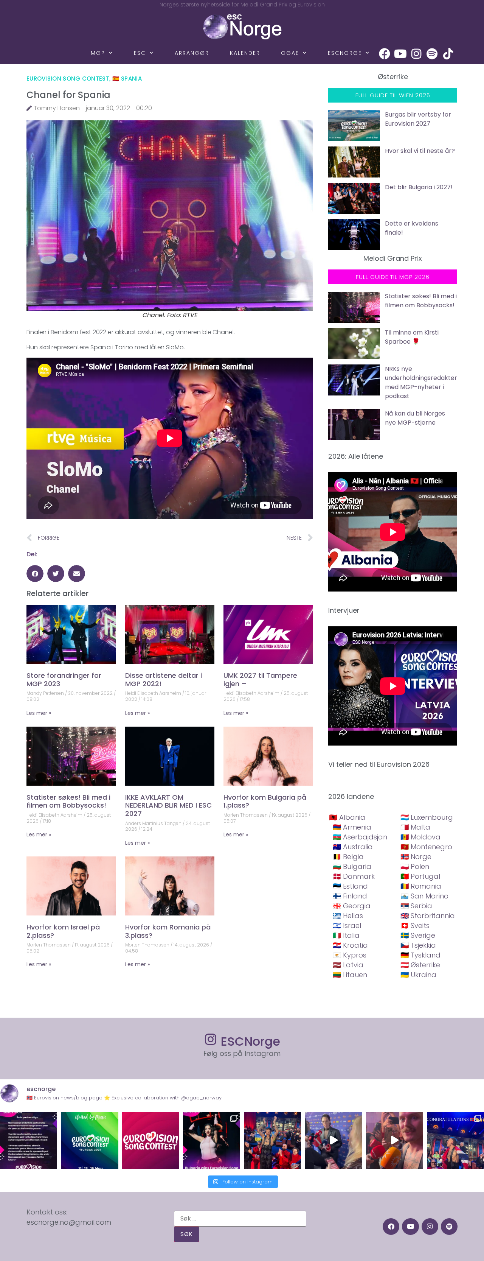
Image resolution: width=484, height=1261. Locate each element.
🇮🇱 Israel (347, 925)
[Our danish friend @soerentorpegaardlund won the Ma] (333, 1140)
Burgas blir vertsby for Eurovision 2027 (418, 119)
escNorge (345, 53)
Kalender (245, 53)
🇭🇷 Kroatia (350, 945)
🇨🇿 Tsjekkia (418, 945)
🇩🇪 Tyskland (420, 955)
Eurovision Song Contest (67, 79)
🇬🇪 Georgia (352, 906)
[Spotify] (432, 53)
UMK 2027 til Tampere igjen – (260, 679)
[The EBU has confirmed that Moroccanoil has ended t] (28, 1140)
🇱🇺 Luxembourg (426, 817)
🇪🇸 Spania (127, 79)
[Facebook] (384, 53)
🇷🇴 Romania (420, 886)
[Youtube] (400, 53)
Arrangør (192, 53)
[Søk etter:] (240, 1219)
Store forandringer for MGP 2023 (63, 679)
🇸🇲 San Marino (424, 896)
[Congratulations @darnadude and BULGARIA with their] (211, 1140)
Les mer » (38, 713)
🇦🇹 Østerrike (420, 965)
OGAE (290, 53)
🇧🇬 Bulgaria (352, 866)
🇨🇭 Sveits (415, 925)
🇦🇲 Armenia (352, 827)
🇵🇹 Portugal (420, 876)
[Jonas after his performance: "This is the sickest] (272, 1140)
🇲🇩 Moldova (420, 837)
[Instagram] (416, 53)
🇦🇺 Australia (353, 847)
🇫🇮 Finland (350, 896)
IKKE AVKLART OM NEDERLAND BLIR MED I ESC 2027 (168, 805)
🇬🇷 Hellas (348, 915)
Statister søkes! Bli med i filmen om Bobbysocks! (68, 801)
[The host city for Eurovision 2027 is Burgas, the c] (89, 1140)
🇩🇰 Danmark (354, 876)
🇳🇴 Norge (415, 856)
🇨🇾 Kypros (349, 955)
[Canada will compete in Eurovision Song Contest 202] (150, 1140)
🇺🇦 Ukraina (418, 974)
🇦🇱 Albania (347, 817)
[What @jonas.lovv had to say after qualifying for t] (394, 1140)
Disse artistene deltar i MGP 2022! (163, 679)
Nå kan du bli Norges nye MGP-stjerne (415, 418)
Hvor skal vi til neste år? (420, 150)
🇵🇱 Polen (414, 866)
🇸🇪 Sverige (417, 935)
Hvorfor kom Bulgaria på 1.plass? (264, 801)
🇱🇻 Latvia (348, 965)
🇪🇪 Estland (350, 886)
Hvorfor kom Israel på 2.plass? (63, 931)
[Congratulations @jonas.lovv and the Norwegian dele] (455, 1140)
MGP (98, 53)
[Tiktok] (448, 53)
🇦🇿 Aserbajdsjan (360, 837)
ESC (140, 53)
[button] (34, 573)
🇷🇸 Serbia (416, 906)
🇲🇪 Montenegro (426, 847)
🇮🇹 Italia (346, 935)
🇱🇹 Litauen (350, 974)
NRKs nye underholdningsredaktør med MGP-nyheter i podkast (421, 382)
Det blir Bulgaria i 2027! (419, 187)
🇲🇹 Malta (415, 827)
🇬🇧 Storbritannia (427, 915)
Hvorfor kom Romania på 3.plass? (168, 931)
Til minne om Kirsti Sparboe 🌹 (412, 337)
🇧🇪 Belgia (348, 856)
